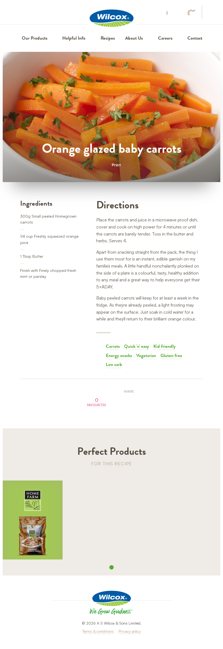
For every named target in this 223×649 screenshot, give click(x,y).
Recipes (108, 38)
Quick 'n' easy (136, 346)
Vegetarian (146, 355)
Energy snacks (119, 355)
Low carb (114, 364)
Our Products (34, 38)
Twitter (134, 400)
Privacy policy (130, 631)
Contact (194, 38)
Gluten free (171, 355)
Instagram (180, 12)
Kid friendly (164, 346)
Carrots (113, 346)
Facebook (170, 12)
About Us (134, 38)
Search (210, 12)
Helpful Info (73, 38)
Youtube (191, 12)
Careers (165, 38)
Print (116, 164)
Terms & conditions (98, 631)
